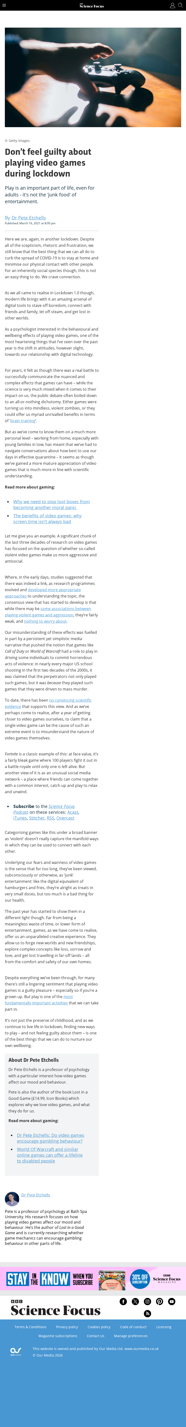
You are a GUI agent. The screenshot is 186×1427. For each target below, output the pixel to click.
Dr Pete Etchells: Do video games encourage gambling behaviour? (50, 1138)
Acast (72, 812)
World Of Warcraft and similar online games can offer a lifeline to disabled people (50, 1155)
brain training (22, 420)
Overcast (65, 818)
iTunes (20, 818)
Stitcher (37, 818)
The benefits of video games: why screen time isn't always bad (47, 518)
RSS (50, 818)
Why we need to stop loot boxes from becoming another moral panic (51, 504)
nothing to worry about (45, 621)
